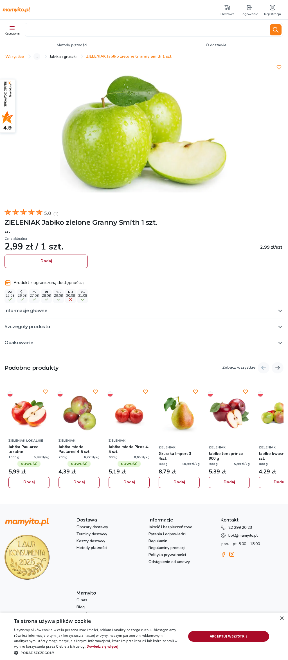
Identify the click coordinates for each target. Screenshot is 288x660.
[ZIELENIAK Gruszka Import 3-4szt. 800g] (179, 413)
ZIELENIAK (22, 222)
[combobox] (146, 29)
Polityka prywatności (167, 555)
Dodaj (46, 261)
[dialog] (144, 636)
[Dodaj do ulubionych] (279, 67)
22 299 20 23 (240, 527)
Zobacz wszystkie (238, 367)
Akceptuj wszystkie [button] (229, 636)
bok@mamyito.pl (243, 535)
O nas (81, 600)
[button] (144, 311)
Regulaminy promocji (166, 548)
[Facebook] (223, 554)
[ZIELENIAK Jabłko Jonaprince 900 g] (229, 413)
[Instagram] (231, 554)
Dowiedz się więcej (102, 646)
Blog (80, 607)
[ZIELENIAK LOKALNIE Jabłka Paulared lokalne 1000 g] (29, 413)
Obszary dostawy (92, 527)
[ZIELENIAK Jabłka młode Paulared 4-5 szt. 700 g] (79, 413)
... (37, 56)
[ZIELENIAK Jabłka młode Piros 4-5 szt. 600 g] (129, 413)
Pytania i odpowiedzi (167, 534)
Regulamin (157, 541)
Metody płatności (91, 548)
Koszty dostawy (90, 541)
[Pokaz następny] (278, 367)
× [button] (282, 618)
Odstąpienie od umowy (169, 562)
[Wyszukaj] (276, 29)
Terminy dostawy (91, 534)
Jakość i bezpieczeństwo (170, 527)
